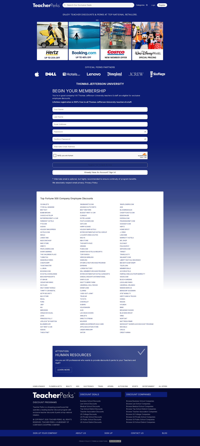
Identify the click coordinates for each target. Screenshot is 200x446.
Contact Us (137, 433)
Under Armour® (86, 330)
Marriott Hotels (127, 238)
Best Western (85, 210)
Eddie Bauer (124, 215)
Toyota (83, 299)
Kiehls (42, 235)
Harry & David (85, 226)
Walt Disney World (47, 288)
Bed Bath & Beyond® (127, 263)
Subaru (83, 304)
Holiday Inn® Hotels (88, 229)
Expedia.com (124, 218)
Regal (42, 299)
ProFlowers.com (47, 249)
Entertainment (148, 386)
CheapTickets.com (127, 213)
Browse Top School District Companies (141, 409)
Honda (122, 299)
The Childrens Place (48, 254)
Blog (164, 433)
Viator (82, 332)
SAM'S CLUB (84, 279)
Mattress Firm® (126, 321)
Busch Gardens (126, 279)
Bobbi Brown (45, 213)
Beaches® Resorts (47, 277)
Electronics (89, 386)
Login (153, 5)
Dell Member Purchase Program (92, 271)
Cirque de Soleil (46, 313)
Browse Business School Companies (140, 401)
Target (123, 252)
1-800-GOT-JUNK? (86, 293)
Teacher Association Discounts (92, 412)
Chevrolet (84, 302)
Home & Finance (39, 386)
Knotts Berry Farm (87, 282)
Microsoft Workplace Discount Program (136, 324)
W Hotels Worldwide (48, 274)
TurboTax (44, 257)
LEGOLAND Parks (126, 282)
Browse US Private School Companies (140, 417)
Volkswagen (85, 307)
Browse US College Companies (138, 414)
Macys (82, 238)
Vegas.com (124, 277)
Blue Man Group (126, 313)
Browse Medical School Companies (139, 406)
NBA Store (84, 240)
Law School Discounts (88, 404)
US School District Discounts (91, 422)
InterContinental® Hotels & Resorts (95, 274)
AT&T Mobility (125, 293)
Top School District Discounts (91, 409)
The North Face (86, 243)
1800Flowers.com (127, 204)
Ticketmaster (45, 265)
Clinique (83, 215)
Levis (42, 316)
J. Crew (123, 232)
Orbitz (43, 246)
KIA (41, 307)
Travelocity (125, 254)
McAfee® (83, 321)
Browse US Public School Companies (140, 419)
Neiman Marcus (126, 288)
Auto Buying (123, 386)
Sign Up (108, 433)
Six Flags (43, 285)
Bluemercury (45, 324)
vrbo (122, 316)
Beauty (69, 386)
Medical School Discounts (90, 406)
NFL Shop (123, 240)
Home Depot (125, 229)
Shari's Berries (46, 252)
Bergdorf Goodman (128, 291)
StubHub (43, 279)
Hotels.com (45, 232)
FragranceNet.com (127, 221)
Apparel (111, 386)
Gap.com (83, 224)
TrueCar (83, 296)
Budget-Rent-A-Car (87, 213)
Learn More (63, 370)
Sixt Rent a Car (46, 327)
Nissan (122, 302)
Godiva (43, 226)
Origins (83, 246)
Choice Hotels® (46, 215)
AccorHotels (125, 271)
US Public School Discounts (90, 419)
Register (162, 5)
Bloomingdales (126, 210)
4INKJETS (83, 316)
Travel (100, 386)
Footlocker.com (87, 221)
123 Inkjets (44, 204)
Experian (83, 265)
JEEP (42, 304)
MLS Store (44, 296)
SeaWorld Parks (46, 260)
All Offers (163, 386)
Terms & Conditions (99, 441)
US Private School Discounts (91, 417)
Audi (81, 310)
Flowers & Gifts (55, 386)
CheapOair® (44, 263)
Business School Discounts (90, 401)
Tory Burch (84, 254)
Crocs (122, 330)
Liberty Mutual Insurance (130, 260)
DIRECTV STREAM (86, 318)
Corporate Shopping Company (46, 425)
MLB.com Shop (45, 240)
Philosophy (124, 246)
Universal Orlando (127, 285)
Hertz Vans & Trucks (128, 296)
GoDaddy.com (125, 224)
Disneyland (84, 288)
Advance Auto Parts (88, 207)
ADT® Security (46, 293)
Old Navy (123, 243)
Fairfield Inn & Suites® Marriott (132, 274)
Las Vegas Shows (87, 313)
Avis (121, 207)
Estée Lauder (85, 218)
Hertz (122, 226)
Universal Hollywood (89, 285)
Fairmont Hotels (47, 221)
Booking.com (45, 271)
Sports (135, 386)
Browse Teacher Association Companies (141, 412)
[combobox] (99, 5)
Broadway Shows (127, 310)
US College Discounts (88, 414)
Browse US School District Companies (140, 422)
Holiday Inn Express (48, 229)
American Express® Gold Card (92, 324)
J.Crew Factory (86, 268)
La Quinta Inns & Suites (89, 235)
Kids (77, 386)
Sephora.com (125, 249)
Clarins (83, 291)
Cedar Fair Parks (46, 282)
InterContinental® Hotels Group (93, 232)
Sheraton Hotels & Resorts (91, 252)
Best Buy (43, 210)
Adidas (42, 330)
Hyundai (123, 304)
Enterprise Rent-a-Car (49, 218)
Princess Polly (46, 318)
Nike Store (44, 243)
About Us (81, 433)
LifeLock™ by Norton (48, 321)
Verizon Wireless (87, 257)
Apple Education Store (89, 327)
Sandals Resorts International (92, 277)
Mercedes (44, 310)
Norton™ (123, 318)
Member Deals (125, 268)
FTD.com (43, 224)
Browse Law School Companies (138, 404)
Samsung (83, 260)
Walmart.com (125, 257)
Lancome (123, 235)
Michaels (123, 327)
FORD (42, 302)
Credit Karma (125, 332)
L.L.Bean (43, 268)
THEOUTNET (44, 332)
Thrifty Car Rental (47, 291)
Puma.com (84, 249)
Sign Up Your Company (45, 433)
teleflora (124, 265)
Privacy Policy (91, 183)
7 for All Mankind (47, 207)
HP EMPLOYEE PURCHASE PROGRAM (92, 263)
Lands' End (44, 238)
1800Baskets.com (87, 204)
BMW (121, 307)
